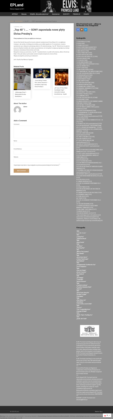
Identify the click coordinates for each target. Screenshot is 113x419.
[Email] (85, 29)
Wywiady (23, 14)
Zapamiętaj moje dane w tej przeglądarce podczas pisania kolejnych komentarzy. (36, 165)
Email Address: (18, 149)
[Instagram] (81, 29)
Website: (16, 157)
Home (12, 21)
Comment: (17, 124)
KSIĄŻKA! (86, 14)
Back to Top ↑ (99, 411)
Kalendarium (56, 14)
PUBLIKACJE (76, 14)
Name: (15, 141)
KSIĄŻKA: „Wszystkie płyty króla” (39, 14)
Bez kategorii (18, 21)
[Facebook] (78, 29)
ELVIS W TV (66, 14)
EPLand (16, 5)
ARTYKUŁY (15, 14)
